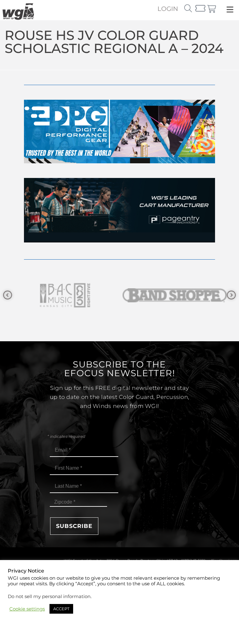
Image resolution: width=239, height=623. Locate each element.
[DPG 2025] (119, 162)
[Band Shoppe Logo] (65, 295)
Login (167, 8)
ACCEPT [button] (61, 608)
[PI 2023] (119, 241)
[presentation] (7, 295)
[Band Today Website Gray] (175, 295)
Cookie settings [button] (27, 609)
